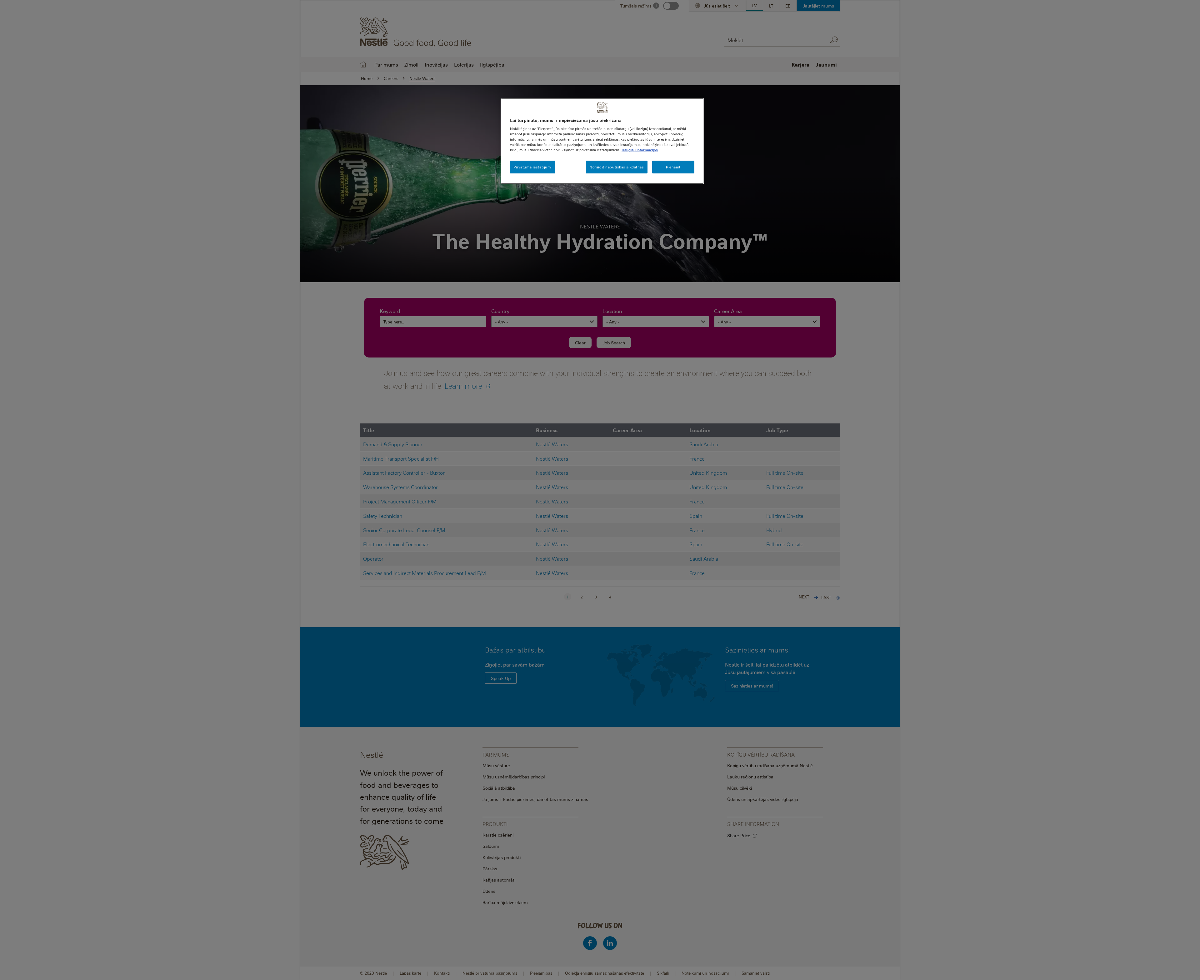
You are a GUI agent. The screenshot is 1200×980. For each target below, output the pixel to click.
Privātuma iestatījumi (532, 167)
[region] (602, 141)
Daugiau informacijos (640, 150)
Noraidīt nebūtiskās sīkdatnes (616, 167)
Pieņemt (673, 167)
